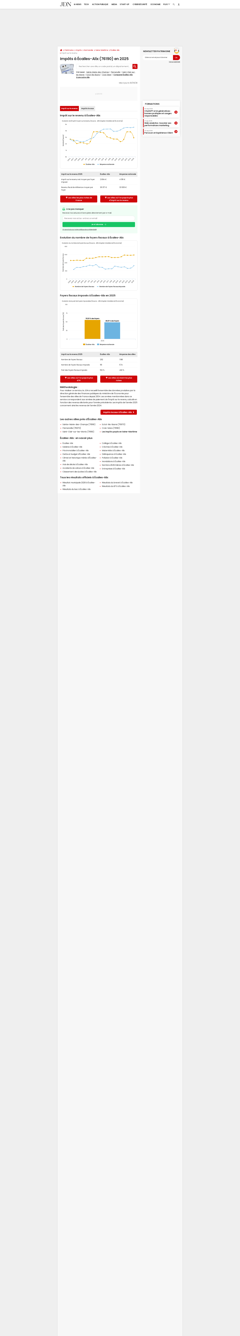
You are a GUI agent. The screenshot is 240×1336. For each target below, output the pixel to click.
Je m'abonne (97, 224)
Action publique (100, 4)
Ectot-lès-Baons (93, 75)
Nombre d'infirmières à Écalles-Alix (118, 465)
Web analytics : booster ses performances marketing (157, 123)
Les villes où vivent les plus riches (120, 379)
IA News (77, 4)
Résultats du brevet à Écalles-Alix (117, 483)
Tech (86, 4)
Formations (152, 104)
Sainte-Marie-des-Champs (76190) (78, 424)
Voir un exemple (174, 62)
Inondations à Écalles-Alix (113, 461)
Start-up (124, 4)
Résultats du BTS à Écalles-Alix (116, 486)
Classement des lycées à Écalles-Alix (79, 472)
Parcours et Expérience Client (158, 132)
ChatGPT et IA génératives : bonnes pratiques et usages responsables (158, 112)
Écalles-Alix (114, 50)
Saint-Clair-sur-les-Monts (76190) (78, 432)
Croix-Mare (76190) (111, 428)
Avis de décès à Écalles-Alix (75, 464)
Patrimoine (69, 50)
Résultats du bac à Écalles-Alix (76, 489)
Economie (155, 4)
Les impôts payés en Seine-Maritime (119, 432)
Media (114, 4)
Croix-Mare (106, 75)
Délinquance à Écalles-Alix (114, 454)
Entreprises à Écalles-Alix (113, 469)
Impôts (79, 50)
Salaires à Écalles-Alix (72, 447)
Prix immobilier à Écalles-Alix (75, 450)
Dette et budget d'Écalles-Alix (76, 454)
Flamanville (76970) (71, 428)
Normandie (88, 50)
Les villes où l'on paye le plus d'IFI (80, 379)
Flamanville (115, 72)
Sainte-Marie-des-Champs (97, 72)
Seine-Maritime (102, 50)
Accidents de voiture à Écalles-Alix (78, 468)
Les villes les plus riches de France (80, 199)
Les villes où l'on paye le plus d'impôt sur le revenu (120, 199)
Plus (165, 4)
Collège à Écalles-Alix (112, 443)
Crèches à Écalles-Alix (112, 447)
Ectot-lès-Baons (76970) (113, 424)
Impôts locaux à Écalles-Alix (117, 412)
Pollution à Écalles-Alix (112, 458)
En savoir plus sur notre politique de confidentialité (79, 229)
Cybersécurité (140, 4)
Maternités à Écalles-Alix (113, 450)
